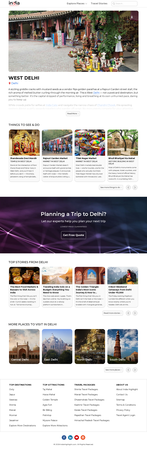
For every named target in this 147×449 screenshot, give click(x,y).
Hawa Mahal (49, 394)
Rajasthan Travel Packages (87, 415)
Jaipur (12, 394)
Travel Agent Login (125, 415)
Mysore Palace (50, 420)
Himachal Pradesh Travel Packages (91, 420)
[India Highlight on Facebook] (64, 437)
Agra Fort (47, 405)
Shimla (12, 405)
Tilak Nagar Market (86, 158)
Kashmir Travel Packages (86, 405)
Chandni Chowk (106, 105)
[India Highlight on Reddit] (83, 437)
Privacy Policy (123, 410)
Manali (12, 410)
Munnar (13, 415)
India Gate (52, 105)
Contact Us (121, 394)
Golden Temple (50, 399)
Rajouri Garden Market (55, 158)
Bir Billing (47, 410)
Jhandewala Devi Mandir (23, 158)
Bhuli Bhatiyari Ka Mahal (122, 158)
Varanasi (13, 399)
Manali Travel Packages (86, 394)
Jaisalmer (14, 420)
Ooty (11, 389)
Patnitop (47, 415)
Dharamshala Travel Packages (89, 399)
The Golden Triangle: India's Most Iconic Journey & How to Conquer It (87, 291)
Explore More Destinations (22, 425)
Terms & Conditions (126, 405)
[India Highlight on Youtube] (76, 437)
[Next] (135, 187)
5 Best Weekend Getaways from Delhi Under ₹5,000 (120, 290)
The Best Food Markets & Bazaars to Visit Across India (24, 290)
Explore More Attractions (55, 425)
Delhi (96, 92)
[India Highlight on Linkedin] (70, 437)
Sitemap (120, 399)
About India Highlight (127, 389)
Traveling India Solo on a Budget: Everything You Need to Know (56, 290)
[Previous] (128, 187)
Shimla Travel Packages (86, 389)
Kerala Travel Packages (85, 410)
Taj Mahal (47, 389)
